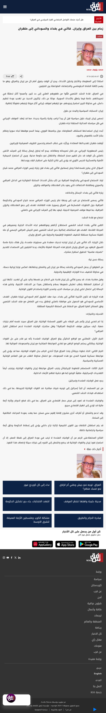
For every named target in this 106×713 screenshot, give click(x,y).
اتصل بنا (97, 686)
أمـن (99, 597)
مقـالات (99, 36)
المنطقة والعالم (93, 621)
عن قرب (98, 591)
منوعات (98, 645)
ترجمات (98, 615)
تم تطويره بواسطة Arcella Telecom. (53, 702)
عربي (99, 668)
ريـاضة (98, 627)
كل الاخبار (97, 633)
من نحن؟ (68, 710)
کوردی (99, 680)
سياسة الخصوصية (41, 710)
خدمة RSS (96, 692)
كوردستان (96, 585)
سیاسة (98, 579)
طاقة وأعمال (95, 609)
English (98, 674)
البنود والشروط (56, 710)
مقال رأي (97, 639)
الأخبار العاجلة (98, 20)
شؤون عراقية (94, 603)
